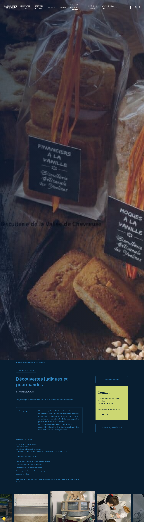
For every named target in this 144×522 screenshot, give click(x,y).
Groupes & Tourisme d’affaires (74, 7)
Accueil (18, 362)
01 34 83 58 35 (105, 403)
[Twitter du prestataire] (103, 414)
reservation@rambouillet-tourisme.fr (109, 409)
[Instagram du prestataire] (98, 414)
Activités (51, 7)
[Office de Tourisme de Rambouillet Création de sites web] (10, 7)
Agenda (63, 7)
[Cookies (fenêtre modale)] (4, 518)
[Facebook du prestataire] (107, 414)
